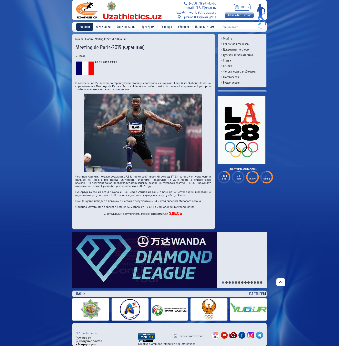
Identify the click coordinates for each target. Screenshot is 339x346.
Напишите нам (204, 27)
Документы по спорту (236, 49)
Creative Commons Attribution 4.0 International (167, 343)
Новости (84, 27)
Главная (79, 39)
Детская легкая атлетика (238, 55)
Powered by (83, 337)
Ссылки (227, 66)
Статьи (227, 60)
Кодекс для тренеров (236, 44)
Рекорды (166, 27)
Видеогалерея (231, 82)
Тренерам (148, 27)
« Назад (80, 55)
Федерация (103, 27)
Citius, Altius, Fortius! (239, 15)
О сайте (227, 38)
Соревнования (126, 27)
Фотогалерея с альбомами (239, 71)
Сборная (183, 27)
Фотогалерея (231, 77)
